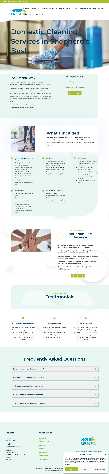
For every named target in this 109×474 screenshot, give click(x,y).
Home (27, 8)
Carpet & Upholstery (87, 8)
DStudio (62, 470)
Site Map (48, 470)
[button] (105, 455)
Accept (71, 469)
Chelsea (41, 448)
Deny (85, 469)
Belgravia (42, 445)
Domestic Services (48, 8)
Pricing (101, 8)
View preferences (100, 469)
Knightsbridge (43, 455)
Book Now (74, 93)
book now (78, 276)
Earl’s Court (43, 452)
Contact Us (39, 14)
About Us (35, 8)
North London (43, 459)
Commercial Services (67, 8)
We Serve (28, 14)
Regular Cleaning (44, 441)
